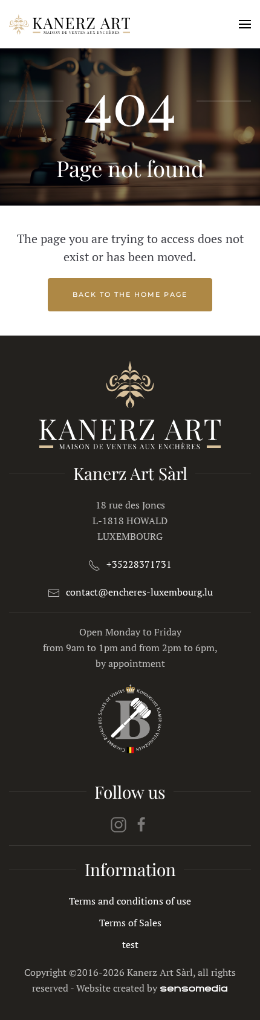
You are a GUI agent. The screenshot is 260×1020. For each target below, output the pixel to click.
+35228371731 (139, 564)
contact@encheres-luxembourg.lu (139, 592)
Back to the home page (130, 294)
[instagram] (118, 823)
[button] (245, 24)
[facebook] (141, 823)
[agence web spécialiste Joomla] (194, 988)
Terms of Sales (130, 922)
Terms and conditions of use (130, 901)
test (130, 944)
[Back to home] (69, 24)
